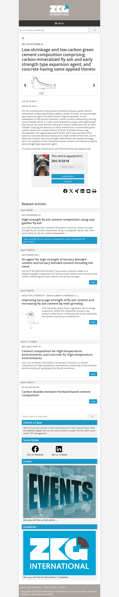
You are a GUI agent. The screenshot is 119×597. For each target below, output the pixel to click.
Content (68, 181)
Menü (61, 23)
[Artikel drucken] (94, 191)
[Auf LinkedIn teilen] (83, 192)
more (93, 282)
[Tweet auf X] (71, 192)
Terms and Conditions (31, 587)
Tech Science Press (78, 591)
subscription (68, 176)
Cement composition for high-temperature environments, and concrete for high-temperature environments (57, 354)
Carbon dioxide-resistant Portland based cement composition (56, 393)
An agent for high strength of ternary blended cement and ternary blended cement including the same (57, 262)
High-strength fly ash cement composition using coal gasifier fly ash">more (54, 240)
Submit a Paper (34, 430)
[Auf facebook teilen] (65, 192)
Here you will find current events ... (40, 520)
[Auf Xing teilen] (77, 192)
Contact (62, 587)
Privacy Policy (50, 587)
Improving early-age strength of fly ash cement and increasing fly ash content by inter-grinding (58, 301)
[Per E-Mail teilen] (88, 191)
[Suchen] (95, 30)
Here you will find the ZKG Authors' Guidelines (45, 577)
